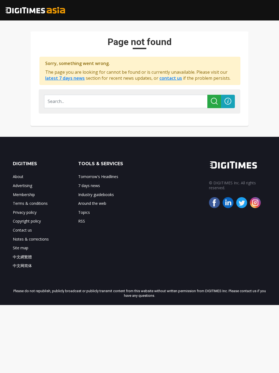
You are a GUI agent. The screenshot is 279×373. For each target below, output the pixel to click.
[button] (228, 101)
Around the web (92, 203)
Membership (24, 194)
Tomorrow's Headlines (98, 176)
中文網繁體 (22, 256)
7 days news (89, 185)
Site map (20, 247)
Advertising (22, 185)
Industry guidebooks (96, 194)
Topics (84, 212)
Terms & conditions (30, 203)
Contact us (22, 230)
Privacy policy (25, 212)
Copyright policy (27, 221)
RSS (81, 221)
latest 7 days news (65, 78)
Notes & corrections (31, 239)
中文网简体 (22, 265)
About (18, 176)
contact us (170, 78)
